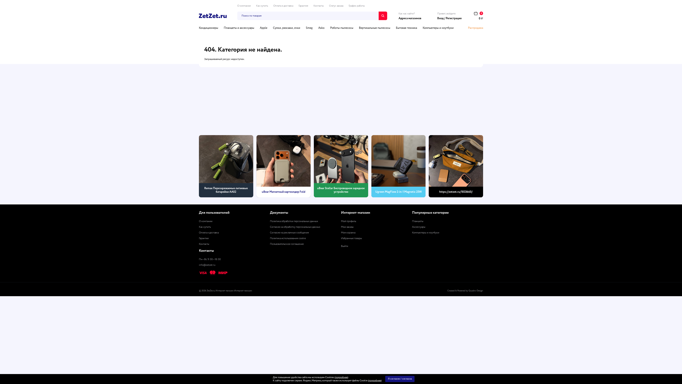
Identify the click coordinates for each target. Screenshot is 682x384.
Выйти (344, 246)
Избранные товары (351, 238)
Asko (321, 28)
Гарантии (204, 238)
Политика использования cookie (288, 238)
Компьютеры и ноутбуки (438, 28)
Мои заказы (347, 227)
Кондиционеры (208, 28)
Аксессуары (418, 227)
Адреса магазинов (410, 18)
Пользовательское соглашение (287, 244)
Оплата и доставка (283, 6)
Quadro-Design (476, 291)
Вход (440, 18)
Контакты (318, 6)
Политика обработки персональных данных (294, 221)
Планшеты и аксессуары (239, 28)
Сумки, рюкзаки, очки (286, 28)
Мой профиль (348, 221)
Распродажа (475, 28)
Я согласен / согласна (400, 378)
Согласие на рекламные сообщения (289, 232)
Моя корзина (348, 232)
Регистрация (454, 18)
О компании (244, 6)
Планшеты (417, 221)
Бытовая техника (406, 28)
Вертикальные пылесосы (374, 28)
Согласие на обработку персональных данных (295, 227)
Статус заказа (336, 6)
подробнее (341, 377)
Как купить (262, 6)
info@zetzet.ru (207, 265)
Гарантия (303, 6)
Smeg (309, 28)
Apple (263, 28)
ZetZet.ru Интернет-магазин (220, 291)
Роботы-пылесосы (341, 28)
